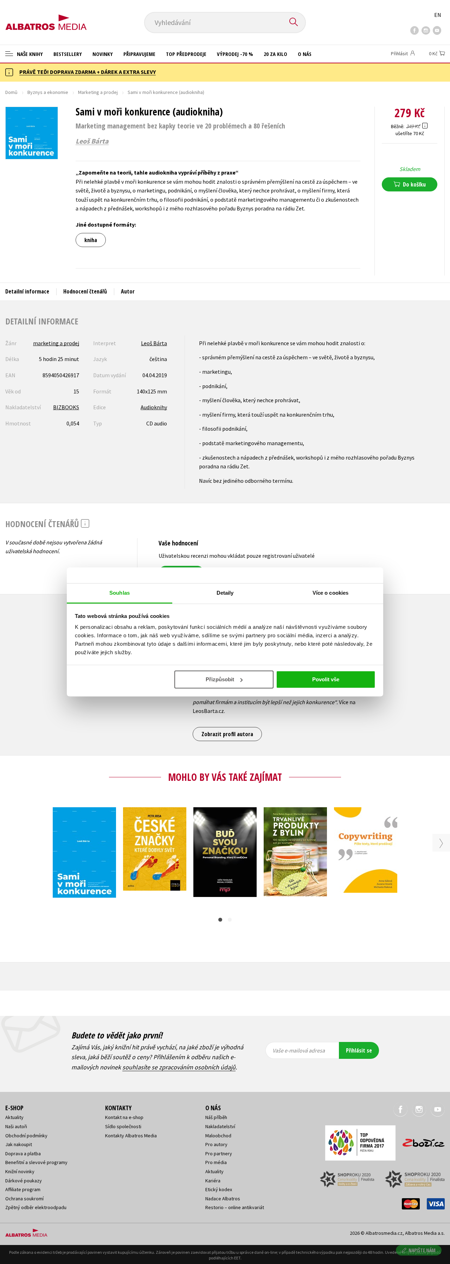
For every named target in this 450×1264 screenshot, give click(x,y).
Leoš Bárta (92, 141)
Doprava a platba (23, 1153)
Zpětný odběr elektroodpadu (35, 1207)
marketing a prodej (56, 343)
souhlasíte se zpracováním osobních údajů (179, 1067)
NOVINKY (102, 53)
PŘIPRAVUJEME (139, 53)
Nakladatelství (220, 1126)
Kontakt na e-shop (124, 1117)
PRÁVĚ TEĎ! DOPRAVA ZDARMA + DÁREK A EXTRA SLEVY (87, 71)
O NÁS (304, 53)
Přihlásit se (359, 1050)
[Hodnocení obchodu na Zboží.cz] (420, 1141)
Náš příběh (216, 1117)
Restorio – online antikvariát (234, 1207)
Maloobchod (218, 1135)
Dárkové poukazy (23, 1180)
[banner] (46, 16)
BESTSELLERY (67, 53)
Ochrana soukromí (24, 1198)
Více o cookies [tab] (330, 593)
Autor (128, 291)
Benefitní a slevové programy (36, 1162)
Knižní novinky (19, 1171)
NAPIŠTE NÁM (422, 1250)
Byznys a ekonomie (47, 92)
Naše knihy (29, 53)
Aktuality (14, 1117)
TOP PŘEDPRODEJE (186, 53)
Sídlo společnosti (123, 1126)
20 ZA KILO (275, 53)
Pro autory (216, 1144)
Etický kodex (218, 1189)
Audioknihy (154, 407)
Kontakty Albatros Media (131, 1135)
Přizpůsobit (220, 679)
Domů (11, 92)
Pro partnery (218, 1153)
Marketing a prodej (98, 92)
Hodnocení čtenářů (85, 291)
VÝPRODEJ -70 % (235, 53)
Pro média (216, 1162)
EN (437, 14)
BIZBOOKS (66, 407)
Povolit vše (325, 679)
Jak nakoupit (18, 1144)
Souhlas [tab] (119, 593)
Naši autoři (16, 1126)
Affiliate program (22, 1189)
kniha (90, 240)
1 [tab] (220, 920)
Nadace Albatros (222, 1198)
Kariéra (212, 1180)
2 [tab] (230, 920)
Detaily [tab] (225, 593)
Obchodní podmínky (26, 1135)
